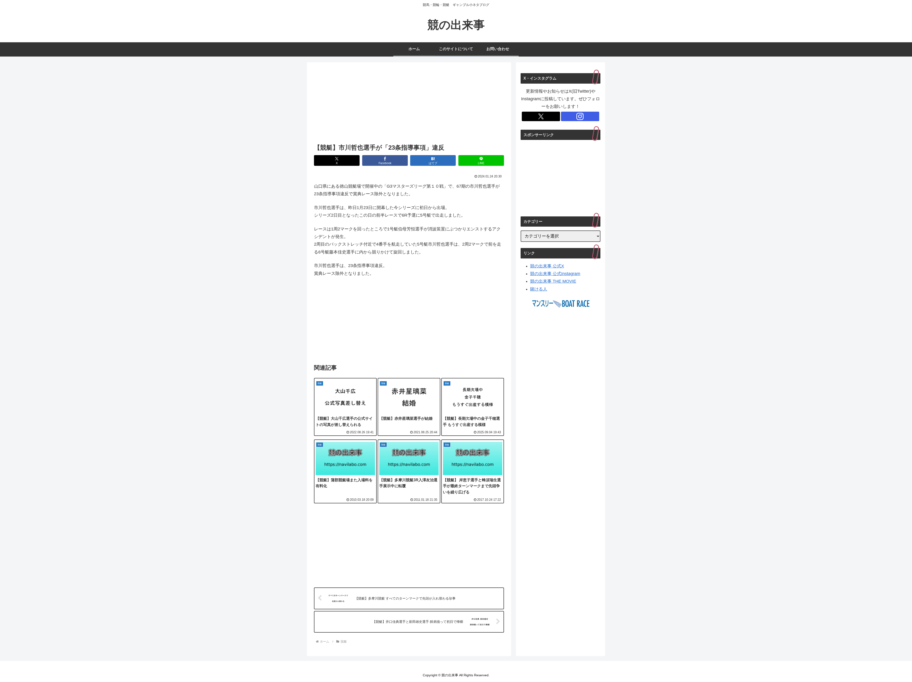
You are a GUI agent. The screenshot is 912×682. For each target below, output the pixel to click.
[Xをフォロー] (541, 116)
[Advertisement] (409, 104)
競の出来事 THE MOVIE (553, 281)
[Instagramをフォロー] (580, 116)
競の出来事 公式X (547, 266)
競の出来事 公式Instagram (555, 273)
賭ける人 (538, 289)
